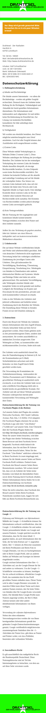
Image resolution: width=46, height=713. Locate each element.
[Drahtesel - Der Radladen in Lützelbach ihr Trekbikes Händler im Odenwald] (23, 5)
